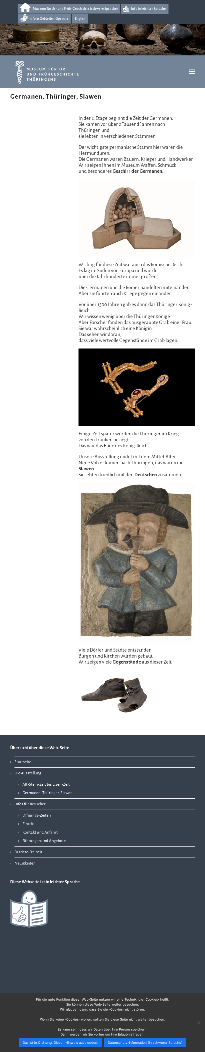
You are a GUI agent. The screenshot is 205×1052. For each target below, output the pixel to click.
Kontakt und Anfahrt (40, 832)
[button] (192, 72)
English (80, 18)
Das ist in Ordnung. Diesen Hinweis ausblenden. (60, 1043)
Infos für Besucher (30, 804)
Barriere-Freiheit (28, 852)
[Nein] (198, 1022)
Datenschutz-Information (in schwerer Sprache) (145, 1043)
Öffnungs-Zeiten (36, 815)
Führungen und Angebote (44, 841)
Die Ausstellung (27, 773)
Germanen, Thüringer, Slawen (47, 793)
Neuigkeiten (25, 863)
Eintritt (28, 824)
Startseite (22, 762)
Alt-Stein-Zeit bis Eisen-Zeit (46, 784)
